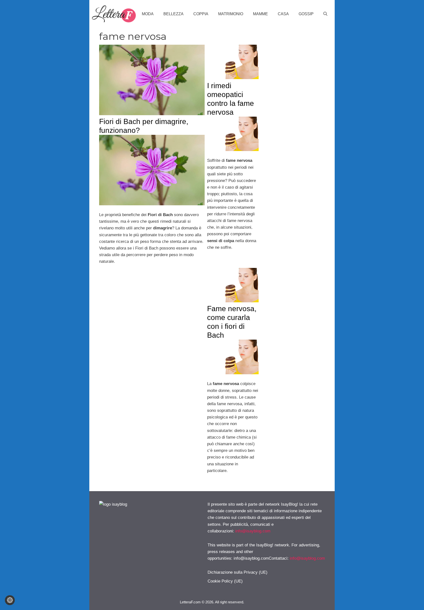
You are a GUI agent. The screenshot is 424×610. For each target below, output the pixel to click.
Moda (148, 14)
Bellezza (173, 14)
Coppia (200, 14)
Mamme (260, 14)
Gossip (306, 14)
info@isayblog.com (252, 531)
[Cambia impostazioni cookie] (10, 600)
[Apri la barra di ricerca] (325, 14)
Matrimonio (230, 14)
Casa (283, 14)
